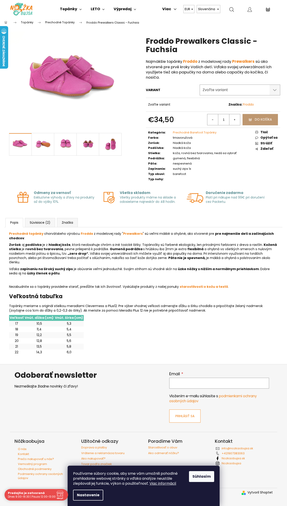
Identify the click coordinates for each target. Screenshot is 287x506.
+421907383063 (233, 453)
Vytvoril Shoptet (260, 492)
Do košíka (263, 119)
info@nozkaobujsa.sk (237, 448)
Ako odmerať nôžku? (163, 453)
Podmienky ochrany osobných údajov (40, 476)
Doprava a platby (94, 447)
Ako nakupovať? (93, 458)
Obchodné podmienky (35, 469)
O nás (22, 449)
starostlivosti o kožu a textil (204, 286)
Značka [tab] (67, 222)
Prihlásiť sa (184, 416)
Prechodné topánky (26, 233)
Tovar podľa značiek (96, 464)
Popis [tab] (14, 222)
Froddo (248, 104)
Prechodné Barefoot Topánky (194, 132)
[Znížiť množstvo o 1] (212, 119)
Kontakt (23, 454)
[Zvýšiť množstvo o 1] (234, 119)
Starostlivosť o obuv (162, 447)
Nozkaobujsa (231, 463)
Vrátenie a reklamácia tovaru (103, 453)
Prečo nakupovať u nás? (36, 459)
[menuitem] (70, 9)
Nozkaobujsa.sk (233, 458)
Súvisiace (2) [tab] (40, 222)
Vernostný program (32, 464)
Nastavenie (88, 495)
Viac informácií (163, 483)
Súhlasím (201, 476)
